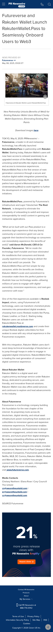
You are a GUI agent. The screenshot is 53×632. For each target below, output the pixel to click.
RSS (45, 620)
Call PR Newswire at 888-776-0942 (27, 606)
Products (26, 592)
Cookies (26, 623)
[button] (26, 86)
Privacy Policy (33, 616)
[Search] (49, 4)
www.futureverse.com (18, 469)
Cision (31, 627)
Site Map (36, 620)
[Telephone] (42, 4)
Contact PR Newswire (26, 589)
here (36, 130)
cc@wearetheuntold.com (14, 495)
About (26, 596)
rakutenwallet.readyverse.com (17, 326)
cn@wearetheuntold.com (14, 488)
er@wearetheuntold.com (14, 491)
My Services (25, 599)
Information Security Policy (17, 620)
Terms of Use (18, 616)
